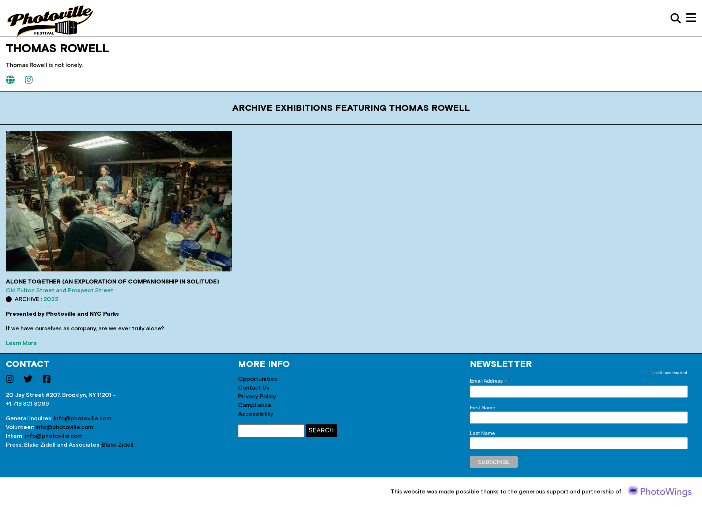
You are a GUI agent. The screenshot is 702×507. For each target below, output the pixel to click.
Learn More (21, 343)
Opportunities (257, 379)
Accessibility (255, 414)
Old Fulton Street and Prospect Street (59, 290)
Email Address (488, 381)
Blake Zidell (117, 445)
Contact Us (253, 388)
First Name (482, 407)
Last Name (482, 433)
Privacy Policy (257, 396)
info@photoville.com (83, 418)
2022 (51, 299)
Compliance (254, 405)
